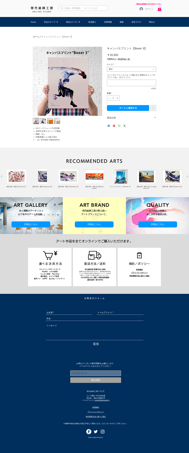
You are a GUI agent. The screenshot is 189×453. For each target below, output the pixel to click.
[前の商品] (1, 176)
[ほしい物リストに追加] (153, 108)
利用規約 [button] (139, 270)
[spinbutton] (113, 98)
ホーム (36, 37)
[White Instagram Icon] (102, 431)
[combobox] (131, 69)
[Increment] (117, 98)
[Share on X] (124, 125)
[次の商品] (187, 176)
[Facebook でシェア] (108, 125)
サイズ (110, 64)
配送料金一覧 (124, 59)
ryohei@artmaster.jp (102, 400)
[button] (159, 8)
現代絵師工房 (42, 8)
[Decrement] (109, 98)
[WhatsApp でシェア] (119, 125)
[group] (94, 179)
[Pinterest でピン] (114, 125)
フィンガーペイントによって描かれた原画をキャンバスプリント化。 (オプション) (131, 76)
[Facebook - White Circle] (88, 431)
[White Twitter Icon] (95, 431)
